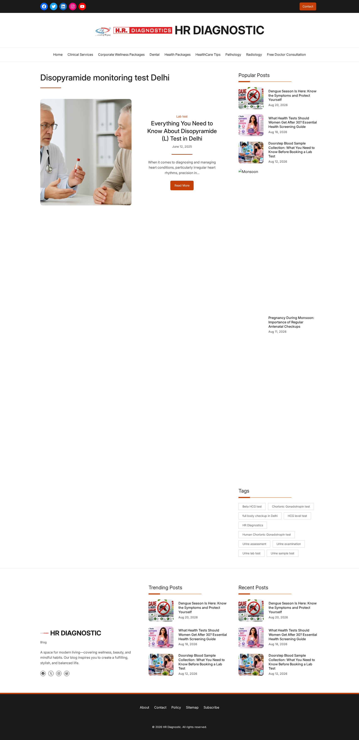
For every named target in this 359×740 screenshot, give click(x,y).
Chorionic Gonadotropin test (291, 506)
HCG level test (297, 516)
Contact (307, 6)
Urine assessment (254, 544)
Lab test (182, 116)
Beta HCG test (252, 506)
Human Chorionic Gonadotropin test (266, 534)
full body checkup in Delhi (260, 516)
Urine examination (289, 544)
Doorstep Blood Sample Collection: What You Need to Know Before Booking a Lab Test (291, 149)
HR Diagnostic (219, 30)
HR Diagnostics (252, 525)
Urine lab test (251, 553)
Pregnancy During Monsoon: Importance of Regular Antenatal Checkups (291, 322)
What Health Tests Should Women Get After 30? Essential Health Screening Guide (292, 122)
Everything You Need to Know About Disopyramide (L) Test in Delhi (182, 131)
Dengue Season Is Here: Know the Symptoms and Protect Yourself (292, 95)
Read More (184, 186)
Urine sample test (282, 553)
